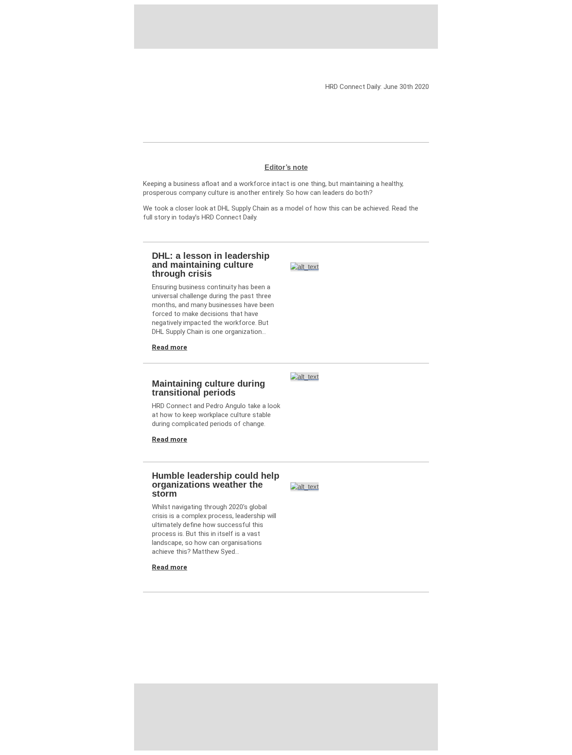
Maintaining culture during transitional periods (208, 388)
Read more (169, 347)
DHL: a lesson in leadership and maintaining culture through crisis (210, 264)
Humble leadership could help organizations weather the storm (215, 484)
